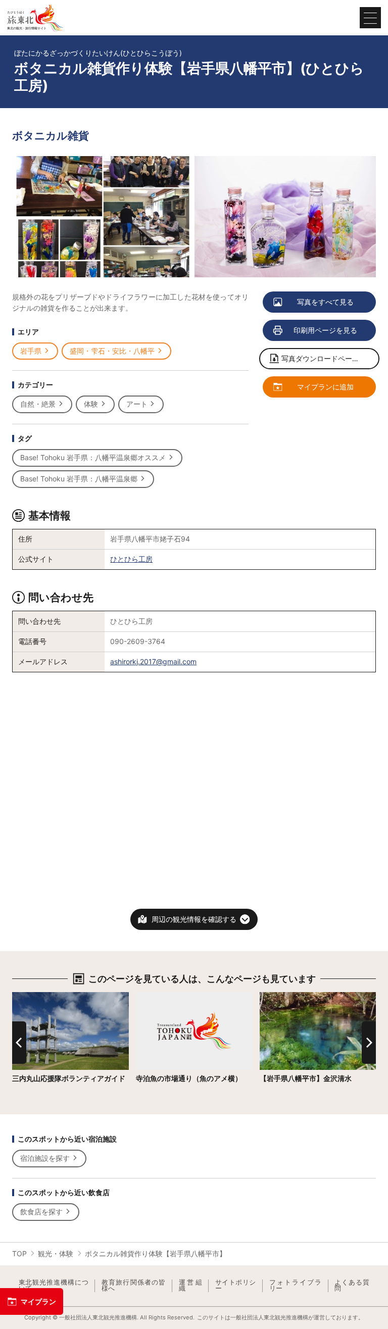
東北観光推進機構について (53, 1285)
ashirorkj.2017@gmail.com (153, 661)
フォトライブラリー (295, 1285)
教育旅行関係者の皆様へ (134, 1285)
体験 (91, 404)
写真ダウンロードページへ (323, 358)
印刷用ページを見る (325, 330)
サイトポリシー (235, 1285)
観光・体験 (55, 1253)
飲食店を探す (41, 1211)
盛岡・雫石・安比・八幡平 (112, 351)
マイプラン (38, 1301)
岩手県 (30, 351)
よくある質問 (351, 1285)
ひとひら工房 (131, 559)
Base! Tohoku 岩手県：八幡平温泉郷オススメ (93, 457)
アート (137, 404)
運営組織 (190, 1285)
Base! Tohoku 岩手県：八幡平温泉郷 (78, 478)
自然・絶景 (38, 404)
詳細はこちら (33, 996)
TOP (19, 1253)
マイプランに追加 (325, 386)
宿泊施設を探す (45, 1158)
